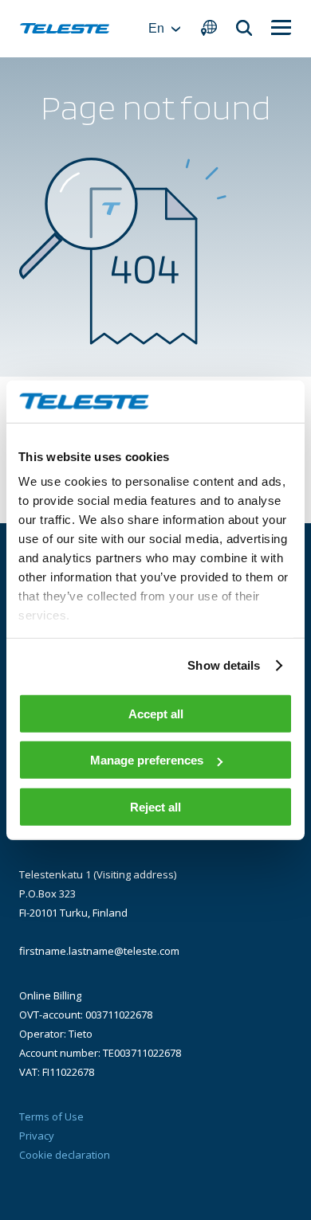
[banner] (64, 28)
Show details (223, 665)
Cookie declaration (64, 1155)
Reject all (155, 806)
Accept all (155, 713)
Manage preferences (146, 760)
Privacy (36, 1135)
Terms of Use (51, 1116)
